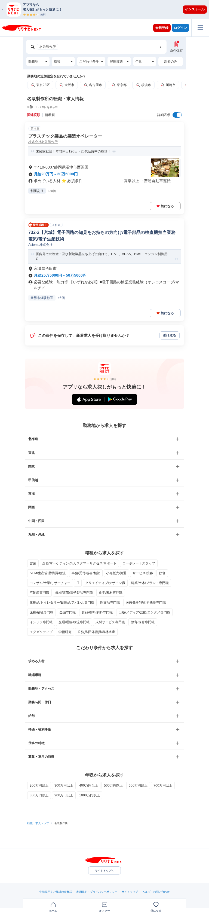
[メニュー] (200, 27)
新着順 (50, 115)
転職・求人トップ (38, 823)
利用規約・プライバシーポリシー (96, 891)
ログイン (180, 28)
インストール (195, 9)
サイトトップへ (104, 870)
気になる (167, 206)
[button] (107, 9)
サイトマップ (130, 891)
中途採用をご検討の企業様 (55, 891)
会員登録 (161, 28)
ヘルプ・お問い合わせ (156, 891)
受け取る (169, 335)
